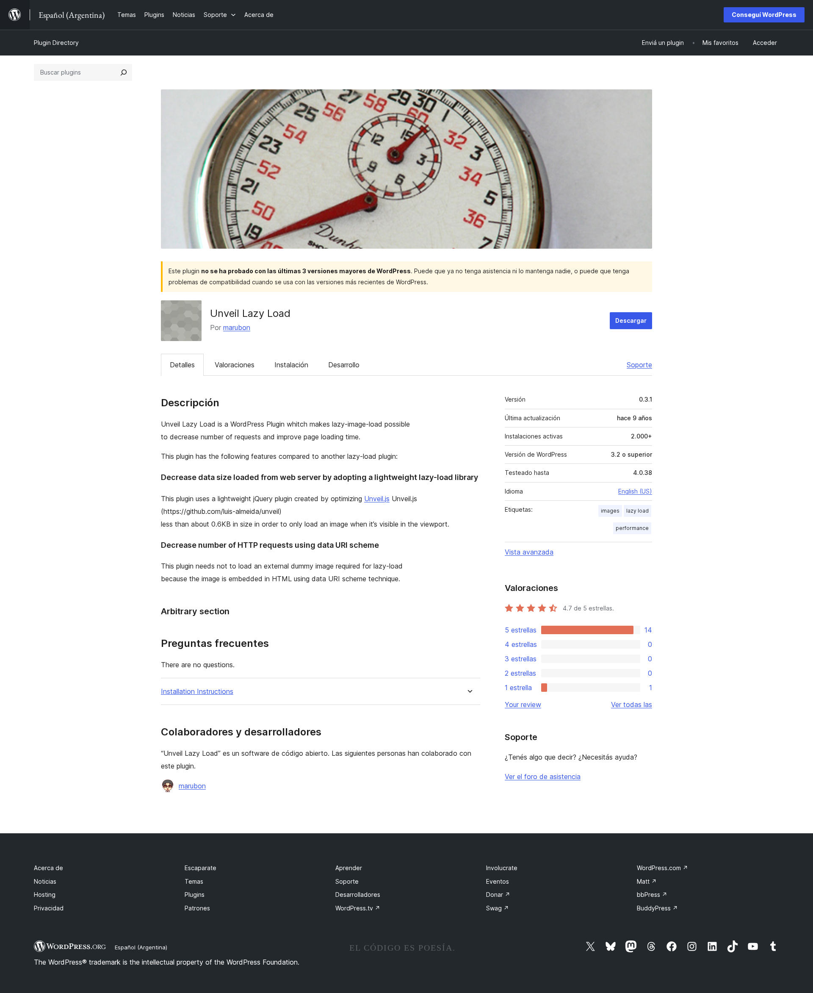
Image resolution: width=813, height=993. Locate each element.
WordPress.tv (357, 908)
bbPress (652, 894)
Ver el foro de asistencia (543, 776)
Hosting (44, 894)
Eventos (497, 881)
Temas (194, 881)
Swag (497, 908)
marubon (236, 327)
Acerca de (48, 867)
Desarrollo (343, 365)
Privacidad (49, 908)
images (610, 511)
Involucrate (501, 867)
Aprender (348, 867)
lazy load (637, 511)
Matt (647, 881)
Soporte (639, 365)
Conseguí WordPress (764, 14)
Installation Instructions (197, 692)
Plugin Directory (56, 42)
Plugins (195, 894)
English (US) (635, 491)
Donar (498, 894)
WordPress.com (662, 867)
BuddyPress (657, 908)
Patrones (197, 908)
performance (632, 528)
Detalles (182, 365)
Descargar (631, 320)
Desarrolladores (357, 894)
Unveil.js (377, 498)
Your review (523, 704)
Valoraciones (234, 365)
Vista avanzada (529, 552)
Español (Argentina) (141, 947)
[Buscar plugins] (123, 72)
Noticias (45, 881)
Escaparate (200, 867)
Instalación (291, 365)
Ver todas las (631, 704)
